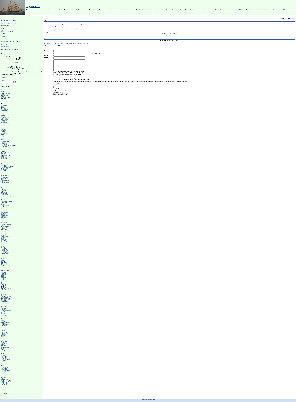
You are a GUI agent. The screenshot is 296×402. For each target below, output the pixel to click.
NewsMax (3, 335)
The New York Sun (4, 367)
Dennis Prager (3, 315)
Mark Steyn (3, 237)
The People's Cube (4, 188)
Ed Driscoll (3, 223)
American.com (3, 303)
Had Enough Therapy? (5, 290)
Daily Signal (3, 312)
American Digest (4, 108)
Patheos (2, 260)
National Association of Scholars (7, 183)
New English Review (5, 333)
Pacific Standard (4, 337)
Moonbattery (3, 238)
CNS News (3, 307)
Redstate (2, 244)
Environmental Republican (6, 224)
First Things (3, 257)
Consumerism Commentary (6, 161)
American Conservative (5, 298)
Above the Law (4, 192)
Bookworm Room (4, 215)
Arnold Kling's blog (4, 212)
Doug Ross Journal (4, 221)
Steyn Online (3, 349)
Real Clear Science (4, 281)
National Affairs (4, 329)
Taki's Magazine (4, 139)
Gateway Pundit (4, 227)
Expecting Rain (4, 102)
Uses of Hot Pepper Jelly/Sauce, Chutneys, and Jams (10, 41)
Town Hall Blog (4, 377)
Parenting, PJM (4, 293)
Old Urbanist (3, 132)
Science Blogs (3, 283)
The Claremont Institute (5, 353)
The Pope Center (4, 184)
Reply (59, 45)
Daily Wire (3, 313)
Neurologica (3, 277)
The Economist (4, 356)
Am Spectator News (5, 297)
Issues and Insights (4, 233)
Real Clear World (4, 343)
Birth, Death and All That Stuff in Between (8, 20)
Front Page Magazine (5, 322)
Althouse (2, 107)
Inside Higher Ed (4, 181)
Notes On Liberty (4, 243)
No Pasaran (3, 88)
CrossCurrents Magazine (6, 310)
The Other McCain (4, 250)
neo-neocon (3, 240)
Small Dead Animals (4, 95)
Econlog (2, 163)
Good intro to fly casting (5, 25)
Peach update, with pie (5, 26)
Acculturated (3, 104)
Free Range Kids (4, 120)
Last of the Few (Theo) (5, 93)
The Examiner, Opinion (5, 359)
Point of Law (3, 198)
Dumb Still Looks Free (5, 222)
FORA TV (3, 319)
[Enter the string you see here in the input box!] (58, 83)
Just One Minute (4, 234)
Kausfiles (2, 235)
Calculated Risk (4, 160)
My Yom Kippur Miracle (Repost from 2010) (8, 23)
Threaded (176, 40)
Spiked (2, 96)
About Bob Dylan (4, 99)
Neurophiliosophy (4, 278)
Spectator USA (4, 137)
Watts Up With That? (5, 152)
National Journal (4, 330)
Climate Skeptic (4, 269)
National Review (4, 239)
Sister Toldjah (3, 247)
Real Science (3, 282)
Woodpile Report (4, 154)
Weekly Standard (4, 384)
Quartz (2, 340)
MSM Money (3, 170)
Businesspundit (4, 158)
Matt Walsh (3, 129)
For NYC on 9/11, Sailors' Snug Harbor (8, 31)
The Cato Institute (4, 352)
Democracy (3, 219)
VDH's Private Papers (5, 252)
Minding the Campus (5, 182)
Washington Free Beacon (6, 380)
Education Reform (4, 178)
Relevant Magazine (4, 264)
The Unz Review (4, 369)
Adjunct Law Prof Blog (5, 193)
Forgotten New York (5, 118)
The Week (3, 372)
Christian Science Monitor (6, 305)
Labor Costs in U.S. (4, 36)
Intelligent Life (3, 327)
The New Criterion (4, 365)
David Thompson (4, 90)
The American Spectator (5, 351)
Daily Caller (3, 311)
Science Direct (4, 285)
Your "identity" (3, 38)
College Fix (3, 176)
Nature (2, 276)
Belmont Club (3, 213)
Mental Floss (3, 130)
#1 (45, 45)
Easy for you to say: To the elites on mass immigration (10, 30)
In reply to (46, 57)
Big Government (4, 214)
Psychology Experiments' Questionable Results (9, 49)
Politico (2, 339)
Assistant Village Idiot (5, 111)
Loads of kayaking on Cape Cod (7, 47)
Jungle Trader (3, 126)
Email (45, 53)
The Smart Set (3, 149)
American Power (4, 209)
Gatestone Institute (4, 324)
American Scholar (4, 109)
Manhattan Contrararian (5, 236)
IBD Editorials (3, 326)
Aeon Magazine (4, 105)
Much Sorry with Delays (5, 18)
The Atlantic (3, 142)
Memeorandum (4, 328)
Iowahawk (3, 186)
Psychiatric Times (4, 294)
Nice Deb (3, 242)
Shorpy (2, 136)
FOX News (3, 321)
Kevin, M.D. (3, 203)
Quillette (2, 134)
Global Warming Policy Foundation (7, 270)
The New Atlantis (4, 364)
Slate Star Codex (4, 295)
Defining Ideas (3, 314)
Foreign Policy (3, 320)
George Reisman (4, 229)
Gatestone (3, 323)
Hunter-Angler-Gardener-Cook (7, 124)
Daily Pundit (3, 218)
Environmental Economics (6, 164)
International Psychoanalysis (6, 291)
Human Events (4, 325)
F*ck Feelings (3, 289)
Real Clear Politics (4, 342)
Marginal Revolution (4, 168)
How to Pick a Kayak (4, 44)
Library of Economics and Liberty (7, 166)
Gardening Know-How (5, 121)
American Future (4, 208)
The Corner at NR (4, 354)
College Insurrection (5, 177)
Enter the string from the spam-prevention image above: (65, 85)
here (82, 71)
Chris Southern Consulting (147, 399)
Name (45, 50)
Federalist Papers (4, 316)
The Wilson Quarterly (5, 374)
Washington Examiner (5, 379)
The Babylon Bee (4, 143)
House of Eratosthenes (5, 123)
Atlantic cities (3, 112)
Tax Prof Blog (3, 199)
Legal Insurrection (4, 195)
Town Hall (3, 375)
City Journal (3, 306)
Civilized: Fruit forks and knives (6, 46)
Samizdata (3, 94)
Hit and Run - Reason (5, 231)
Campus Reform (4, 174)
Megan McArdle (4, 169)
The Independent (4, 363)
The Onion (3, 187)
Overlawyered (3, 197)
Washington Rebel (4, 253)
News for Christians (4, 259)
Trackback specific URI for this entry (169, 33)
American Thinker (4, 302)
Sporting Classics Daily (5, 138)
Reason (2, 344)
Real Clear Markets (4, 171)
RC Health (3, 204)
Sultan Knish (3, 248)
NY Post (2, 336)
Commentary (3, 308)
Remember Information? (60, 90)
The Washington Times (5, 371)
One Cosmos (3, 292)
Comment (46, 60)
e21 (1, 162)
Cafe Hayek (3, 159)
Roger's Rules (3, 345)
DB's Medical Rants (4, 202)
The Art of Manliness (5, 141)
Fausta (2, 225)
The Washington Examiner (6, 370)
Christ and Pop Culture (5, 256)
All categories (3, 77)
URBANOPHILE (4, 151)
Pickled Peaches (4, 33)
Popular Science (4, 280)
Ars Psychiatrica (4, 287)
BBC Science (3, 268)
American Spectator (4, 110)
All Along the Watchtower (5, 100)
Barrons (2, 156)
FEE (2, 317)
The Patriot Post (4, 368)
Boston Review (4, 304)
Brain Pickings (3, 115)
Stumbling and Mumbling (5, 97)
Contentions (3, 309)
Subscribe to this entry (60, 92)
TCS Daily (3, 350)
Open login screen (4, 389)
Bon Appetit (3, 114)
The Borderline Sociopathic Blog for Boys (8, 145)
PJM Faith (3, 261)
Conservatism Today (5, 217)
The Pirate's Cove (4, 251)
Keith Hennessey (4, 165)
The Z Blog (3, 150)
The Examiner (3, 358)
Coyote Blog (3, 116)
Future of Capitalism (5, 226)
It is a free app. (53, 26)
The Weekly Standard (5, 373)
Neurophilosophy (4, 279)
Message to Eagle (4, 275)
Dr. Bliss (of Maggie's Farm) (6, 288)
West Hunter (3, 153)
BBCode (55, 88)
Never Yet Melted (4, 241)
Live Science (3, 273)
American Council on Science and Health (8, 267)
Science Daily (3, 284)
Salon (2, 346)
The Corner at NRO (4, 355)
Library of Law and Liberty (6, 196)
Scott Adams (3, 135)
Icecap (2, 271)
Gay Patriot (3, 228)
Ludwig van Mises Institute (6, 167)
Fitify (45, 20)
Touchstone (3, 265)
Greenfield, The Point (5, 230)
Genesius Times (4, 122)
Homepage (46, 55)
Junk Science (3, 272)
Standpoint (3, 348)
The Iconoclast (4, 249)
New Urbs (3, 131)
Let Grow (3, 127)
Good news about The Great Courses (7, 39)
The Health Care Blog (5, 205)
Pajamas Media (4, 338)
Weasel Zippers (4, 254)
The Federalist (3, 360)
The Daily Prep (4, 146)
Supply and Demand (5, 172)
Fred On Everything (4, 119)
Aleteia (2, 106)
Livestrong (3, 128)
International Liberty (4, 194)
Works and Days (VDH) (5, 385)
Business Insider (4, 157)
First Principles (4, 318)
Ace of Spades (4, 207)
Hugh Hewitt (3, 232)
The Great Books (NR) (5, 147)
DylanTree (3, 101)
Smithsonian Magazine (5, 347)
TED (2, 140)
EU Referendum (4, 92)
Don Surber (3, 220)
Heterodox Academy (5, 180)
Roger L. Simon (4, 245)
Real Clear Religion (4, 262)
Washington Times (4, 382)
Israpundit (3, 87)
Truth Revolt (3, 378)
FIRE (2, 179)
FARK (2, 185)
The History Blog (4, 148)
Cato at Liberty (4, 216)
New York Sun (3, 334)
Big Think (3, 113)
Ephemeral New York (5, 117)
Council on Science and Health (6, 201)
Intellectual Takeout (4, 125)
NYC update (3, 28)
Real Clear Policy (4, 341)
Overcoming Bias (4, 133)
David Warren (3, 91)
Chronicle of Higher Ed (5, 175)
